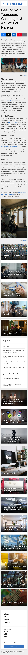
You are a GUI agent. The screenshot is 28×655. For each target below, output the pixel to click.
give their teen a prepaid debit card (10, 146)
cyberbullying (9, 100)
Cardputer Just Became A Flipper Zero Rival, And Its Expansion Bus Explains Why (13, 603)
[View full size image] (14, 65)
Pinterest (6, 634)
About (5, 616)
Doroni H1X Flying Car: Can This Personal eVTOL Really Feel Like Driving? (13, 509)
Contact (6, 618)
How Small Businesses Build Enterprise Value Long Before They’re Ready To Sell (12, 332)
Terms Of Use (7, 622)
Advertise (6, 619)
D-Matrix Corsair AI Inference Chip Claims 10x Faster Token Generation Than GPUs (13, 490)
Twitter (6, 633)
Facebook (6, 631)
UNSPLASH (25, 75)
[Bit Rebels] (14, 5)
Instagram (6, 636)
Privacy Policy (7, 621)
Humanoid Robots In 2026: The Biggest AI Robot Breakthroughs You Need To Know (13, 401)
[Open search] (25, 2)
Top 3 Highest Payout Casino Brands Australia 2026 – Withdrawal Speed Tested (14, 567)
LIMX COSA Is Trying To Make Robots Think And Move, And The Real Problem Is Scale (13, 439)
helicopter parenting (13, 122)
